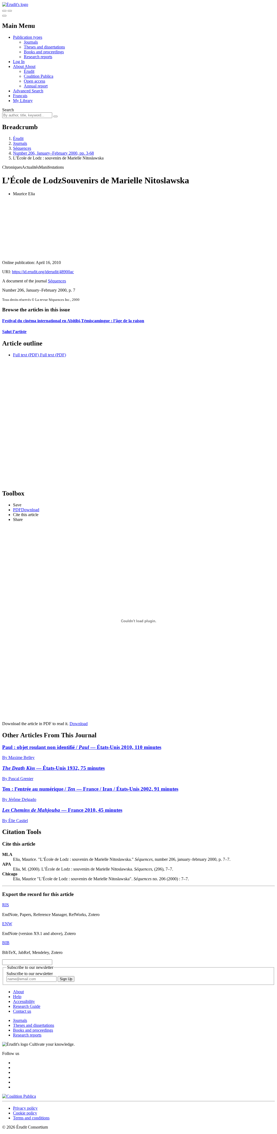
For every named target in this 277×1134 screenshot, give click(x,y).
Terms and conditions (31, 1118)
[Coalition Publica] (19, 1096)
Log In (19, 61)
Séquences (22, 148)
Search (8, 109)
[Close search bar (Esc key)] (10, 11)
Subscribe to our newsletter (29, 973)
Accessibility (24, 1001)
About (30, 66)
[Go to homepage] (15, 4)
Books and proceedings (44, 52)
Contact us (22, 1011)
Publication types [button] (27, 37)
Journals (31, 42)
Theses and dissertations (44, 47)
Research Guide (26, 1006)
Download (79, 723)
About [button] (19, 66)
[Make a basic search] (4, 11)
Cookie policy (25, 1113)
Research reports (38, 56)
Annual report (36, 86)
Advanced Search (28, 91)
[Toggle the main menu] (4, 16)
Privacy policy (25, 1108)
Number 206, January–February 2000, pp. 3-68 (53, 153)
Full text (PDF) (26, 355)
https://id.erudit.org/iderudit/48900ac (43, 271)
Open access (34, 81)
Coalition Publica (38, 76)
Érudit (29, 71)
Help (17, 996)
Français (20, 95)
